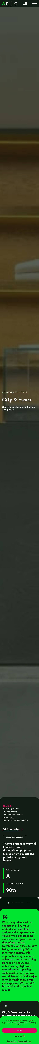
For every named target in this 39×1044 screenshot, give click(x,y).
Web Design (7, 392)
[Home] (9, 6)
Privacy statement (24, 1041)
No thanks (18, 1036)
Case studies (21, 392)
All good (19, 1030)
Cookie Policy (12, 1041)
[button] (34, 3)
